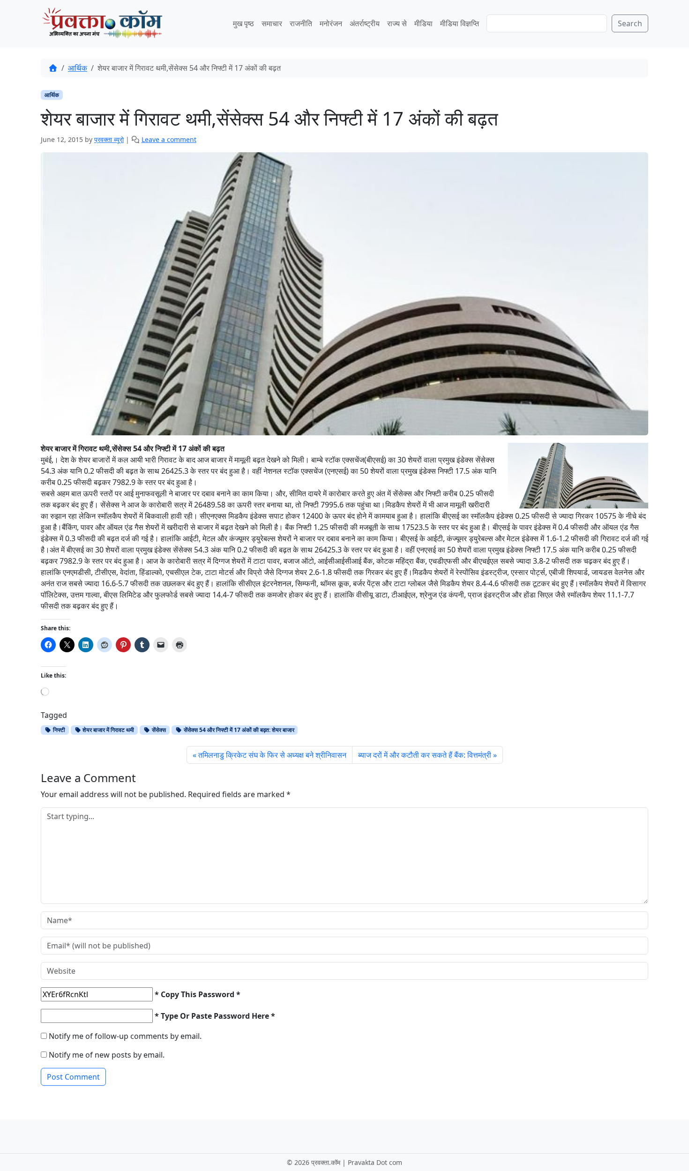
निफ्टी (58, 730)
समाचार (272, 23)
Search (630, 23)
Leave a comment (169, 139)
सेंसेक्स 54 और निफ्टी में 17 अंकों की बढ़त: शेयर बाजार (238, 730)
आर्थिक (77, 68)
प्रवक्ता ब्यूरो (109, 139)
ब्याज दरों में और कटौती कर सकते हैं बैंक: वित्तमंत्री (424, 755)
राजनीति (301, 23)
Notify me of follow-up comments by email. (125, 1036)
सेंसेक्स (158, 730)
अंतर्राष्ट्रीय (365, 23)
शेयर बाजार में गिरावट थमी (107, 730)
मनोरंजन (331, 23)
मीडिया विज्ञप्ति (459, 23)
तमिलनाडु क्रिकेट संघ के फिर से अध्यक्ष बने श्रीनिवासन (272, 755)
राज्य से (397, 23)
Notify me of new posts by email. (107, 1055)
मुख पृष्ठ (243, 23)
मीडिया (423, 23)
